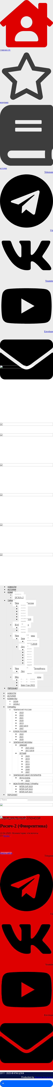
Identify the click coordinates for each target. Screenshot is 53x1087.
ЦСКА (15, 701)
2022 (21, 715)
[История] (26, 165)
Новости (12, 587)
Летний (22, 753)
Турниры (12, 600)
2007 (21, 729)
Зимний (23, 745)
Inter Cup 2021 (28, 685)
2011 (27, 761)
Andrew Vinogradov (44, 1077)
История (3, 168)
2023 (21, 713)
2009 (27, 767)
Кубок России (20, 731)
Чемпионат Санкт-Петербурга (27, 775)
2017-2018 (32, 644)
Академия (4, 102)
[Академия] (26, 99)
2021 (21, 718)
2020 (21, 721)
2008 (27, 769)
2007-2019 (23, 726)
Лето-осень (24, 778)
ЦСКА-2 (19, 597)
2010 (27, 764)
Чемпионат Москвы (22, 742)
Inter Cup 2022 (26, 789)
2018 (27, 759)
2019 (21, 723)
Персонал (13, 688)
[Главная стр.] (26, 46)
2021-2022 (29, 748)
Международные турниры (25, 784)
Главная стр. (5, 50)
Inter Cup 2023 (26, 786)
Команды (12, 699)
